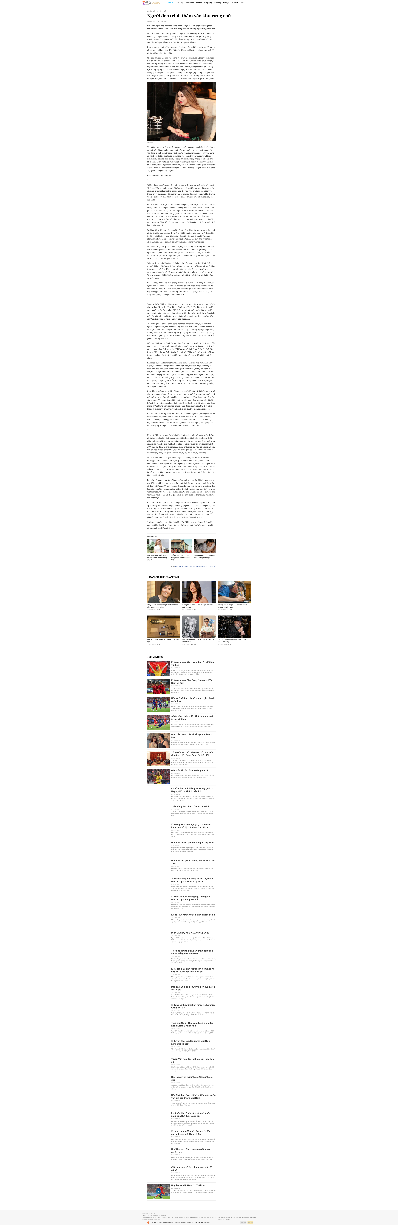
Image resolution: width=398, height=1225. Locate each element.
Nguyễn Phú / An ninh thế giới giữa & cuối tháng (194, 566)
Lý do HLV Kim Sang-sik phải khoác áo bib (193, 915)
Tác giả (162, 11)
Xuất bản (171, 3)
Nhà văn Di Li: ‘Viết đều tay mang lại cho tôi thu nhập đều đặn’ (157, 558)
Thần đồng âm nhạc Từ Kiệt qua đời (190, 806)
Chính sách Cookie (200, 1222)
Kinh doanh (190, 3)
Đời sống (217, 3)
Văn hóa (199, 3)
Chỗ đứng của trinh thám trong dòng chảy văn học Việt (181, 558)
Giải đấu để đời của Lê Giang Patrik (189, 770)
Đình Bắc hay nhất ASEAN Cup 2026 (190, 933)
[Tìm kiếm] (254, 2)
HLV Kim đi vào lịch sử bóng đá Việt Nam (192, 842)
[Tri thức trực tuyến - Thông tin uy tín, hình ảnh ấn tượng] (151, 2)
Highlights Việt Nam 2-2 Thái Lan (188, 1185)
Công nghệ (208, 3)
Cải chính (235, 3)
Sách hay (180, 3)
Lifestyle (226, 3)
